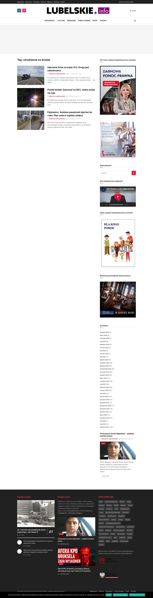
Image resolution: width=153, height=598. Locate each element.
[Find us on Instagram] (24, 10)
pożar (101, 530)
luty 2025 (103, 350)
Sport (95, 20)
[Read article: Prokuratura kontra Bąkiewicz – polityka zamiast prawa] (118, 451)
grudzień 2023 (104, 363)
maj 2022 (103, 421)
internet (123, 505)
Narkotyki (125, 512)
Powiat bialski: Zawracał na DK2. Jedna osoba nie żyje (71, 91)
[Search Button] (135, 20)
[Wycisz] (129, 205)
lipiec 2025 (103, 335)
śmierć (101, 544)
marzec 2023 (104, 390)
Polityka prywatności (137, 595)
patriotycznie (112, 516)
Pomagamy (36, 2)
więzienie (122, 537)
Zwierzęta (56, 2)
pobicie (114, 519)
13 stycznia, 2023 (72, 74)
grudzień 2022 (104, 399)
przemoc (108, 530)
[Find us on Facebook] (19, 10)
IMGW (116, 505)
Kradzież (109, 509)
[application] (118, 196)
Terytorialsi (121, 534)
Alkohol (122, 501)
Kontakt (62, 2)
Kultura (61, 20)
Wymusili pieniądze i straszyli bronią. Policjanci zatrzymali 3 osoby (38, 542)
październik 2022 (105, 406)
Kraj (103, 443)
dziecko (101, 505)
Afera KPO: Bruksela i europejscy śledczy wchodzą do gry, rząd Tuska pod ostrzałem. (74, 569)
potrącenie (130, 527)
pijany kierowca (104, 519)
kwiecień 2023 (104, 387)
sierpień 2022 (104, 412)
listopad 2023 (104, 366)
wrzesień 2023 (104, 372)
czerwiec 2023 (104, 381)
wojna (129, 537)
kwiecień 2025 (104, 344)
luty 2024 (103, 357)
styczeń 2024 (104, 360)
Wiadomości (20, 2)
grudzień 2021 (104, 427)
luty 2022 (103, 424)
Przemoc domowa (119, 530)
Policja (121, 519)
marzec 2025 (104, 347)
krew (116, 509)
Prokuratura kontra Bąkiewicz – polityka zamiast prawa (117, 434)
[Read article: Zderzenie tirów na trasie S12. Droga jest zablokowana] (30, 75)
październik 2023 (105, 369)
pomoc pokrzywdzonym (106, 527)
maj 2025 (103, 341)
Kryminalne (28, 2)
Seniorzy (43, 2)
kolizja (130, 505)
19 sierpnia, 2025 (125, 439)
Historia (109, 505)
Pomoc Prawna (84, 20)
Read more (106, 476)
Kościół (101, 509)
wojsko (101, 541)
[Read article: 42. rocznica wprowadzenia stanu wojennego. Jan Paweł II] (36, 513)
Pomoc (101, 523)
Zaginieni (49, 2)
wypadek (115, 541)
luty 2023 (103, 393)
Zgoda (109, 595)
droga (129, 501)
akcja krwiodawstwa (111, 501)
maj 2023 (103, 384)
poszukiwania (120, 527)
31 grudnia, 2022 (72, 96)
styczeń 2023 (104, 396)
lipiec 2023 (103, 378)
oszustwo (102, 516)
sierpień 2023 (104, 375)
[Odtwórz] (103, 205)
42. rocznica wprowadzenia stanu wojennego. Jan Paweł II (31, 530)
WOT (107, 541)
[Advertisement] (76, 39)
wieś (115, 537)
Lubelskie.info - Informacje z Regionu (70, 513)
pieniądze (121, 516)
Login (133, 10)
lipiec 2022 (103, 415)
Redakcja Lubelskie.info (57, 74)
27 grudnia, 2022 (72, 118)
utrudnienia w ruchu (105, 537)
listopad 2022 (104, 403)
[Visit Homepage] (78, 10)
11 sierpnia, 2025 (64, 574)
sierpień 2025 (104, 332)
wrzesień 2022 (104, 409)
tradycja (129, 534)
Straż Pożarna (103, 534)
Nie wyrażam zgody (120, 595)
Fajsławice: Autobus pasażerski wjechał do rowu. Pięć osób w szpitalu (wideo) (69, 113)
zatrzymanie (124, 541)
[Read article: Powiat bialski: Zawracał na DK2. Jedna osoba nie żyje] (30, 97)
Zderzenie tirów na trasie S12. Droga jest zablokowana (68, 69)
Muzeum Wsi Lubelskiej (113, 512)
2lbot (100, 501)
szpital (113, 534)
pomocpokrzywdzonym (113, 523)
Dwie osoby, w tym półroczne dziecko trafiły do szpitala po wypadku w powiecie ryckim (38, 551)
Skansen (129, 530)
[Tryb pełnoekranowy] (133, 205)
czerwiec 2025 (104, 338)
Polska (127, 519)
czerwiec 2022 (104, 418)
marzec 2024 (104, 353)
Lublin (101, 512)
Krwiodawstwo (125, 509)
